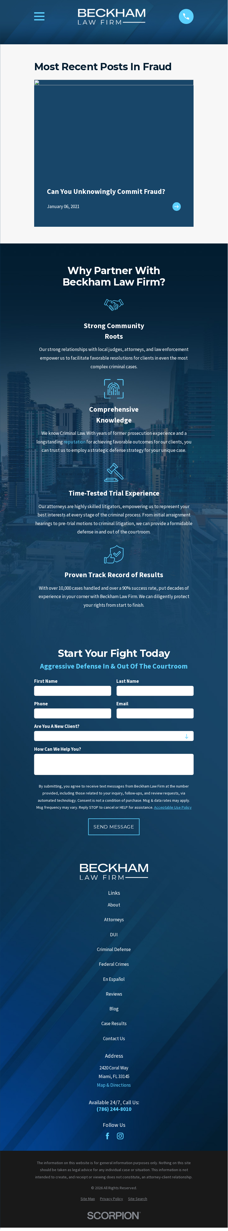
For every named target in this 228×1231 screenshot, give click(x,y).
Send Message (114, 827)
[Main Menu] (39, 16)
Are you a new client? (56, 726)
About (114, 905)
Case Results (114, 1023)
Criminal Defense (114, 949)
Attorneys (114, 919)
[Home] (111, 17)
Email (122, 704)
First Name (45, 681)
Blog (114, 1009)
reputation (75, 442)
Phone (41, 704)
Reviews (114, 994)
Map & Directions (114, 1085)
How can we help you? (57, 749)
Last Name (127, 681)
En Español (114, 979)
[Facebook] (107, 1136)
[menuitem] (88, 1199)
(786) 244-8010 (114, 1109)
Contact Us (114, 1038)
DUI (114, 935)
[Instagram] (120, 1136)
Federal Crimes (114, 964)
